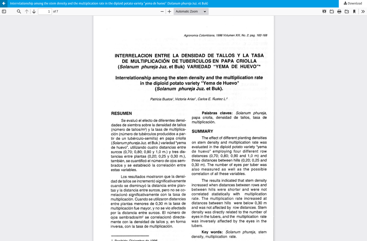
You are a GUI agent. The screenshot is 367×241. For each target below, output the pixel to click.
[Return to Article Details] (3, 3)
